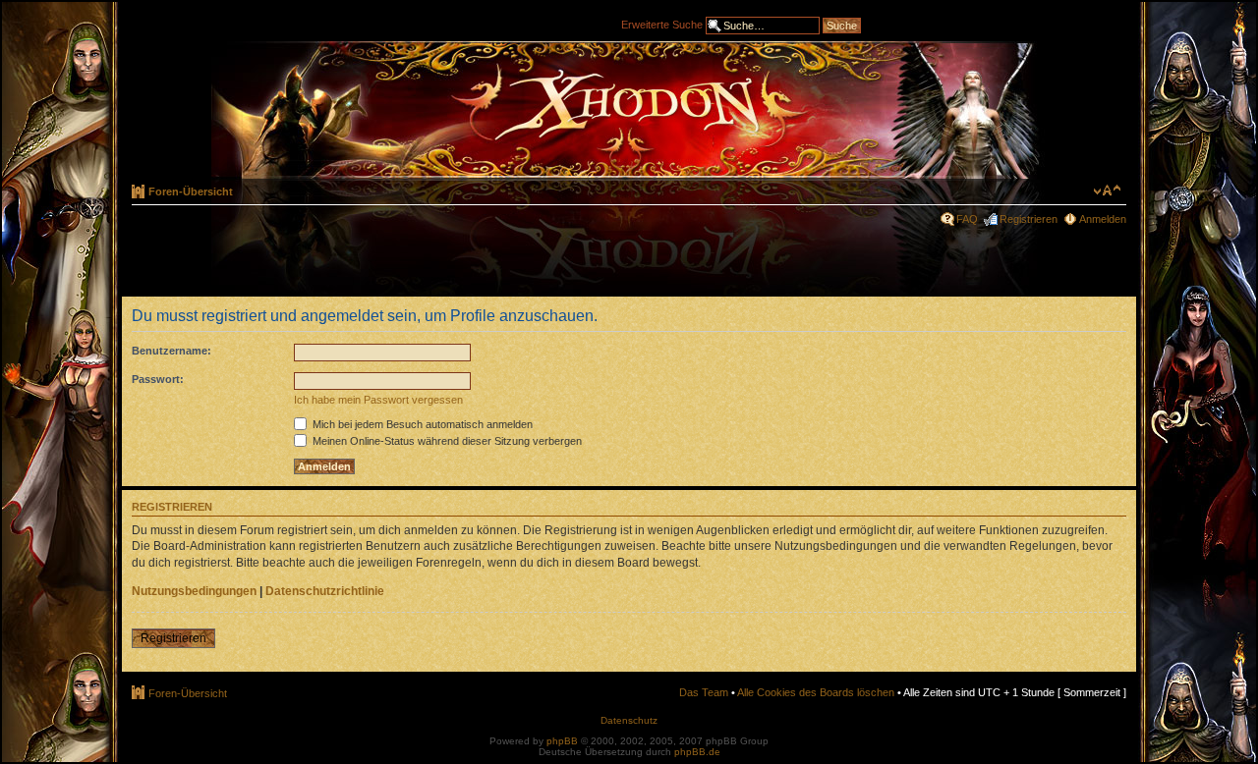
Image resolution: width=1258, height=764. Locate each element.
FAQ (967, 219)
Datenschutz (629, 720)
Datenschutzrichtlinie (324, 591)
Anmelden (1102, 219)
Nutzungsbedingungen (194, 591)
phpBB (562, 741)
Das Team (703, 692)
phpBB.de (697, 751)
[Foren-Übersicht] (629, 110)
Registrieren (1029, 219)
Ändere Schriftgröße (1107, 190)
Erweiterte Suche (662, 23)
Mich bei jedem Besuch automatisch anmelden (421, 424)
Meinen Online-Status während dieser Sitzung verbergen (446, 441)
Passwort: (158, 379)
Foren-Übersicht (190, 191)
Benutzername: (171, 350)
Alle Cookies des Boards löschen (815, 692)
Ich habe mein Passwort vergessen (378, 400)
